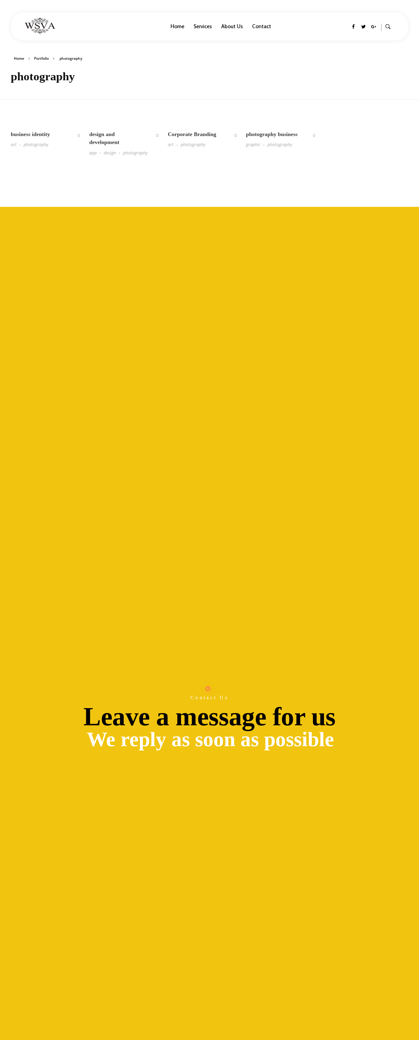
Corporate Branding (192, 134)
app (93, 153)
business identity (30, 134)
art (14, 144)
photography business (272, 134)
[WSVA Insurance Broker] (62, 26)
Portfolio (41, 58)
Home (19, 58)
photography (36, 144)
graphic (253, 144)
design (110, 153)
